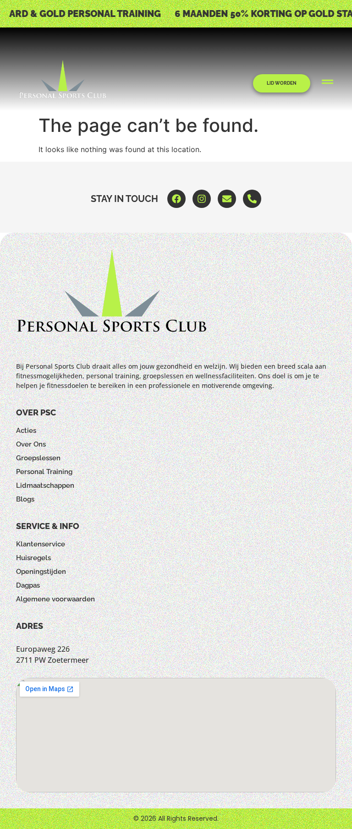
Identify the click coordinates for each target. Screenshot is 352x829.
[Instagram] (201, 199)
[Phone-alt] (252, 199)
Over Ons (31, 444)
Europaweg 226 (43, 649)
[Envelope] (227, 199)
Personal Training (44, 472)
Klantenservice (40, 544)
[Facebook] (176, 199)
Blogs (25, 499)
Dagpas (28, 585)
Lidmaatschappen (45, 485)
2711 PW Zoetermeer (52, 660)
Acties (26, 430)
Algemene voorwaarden (55, 599)
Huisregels (33, 558)
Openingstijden (41, 571)
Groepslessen (38, 458)
